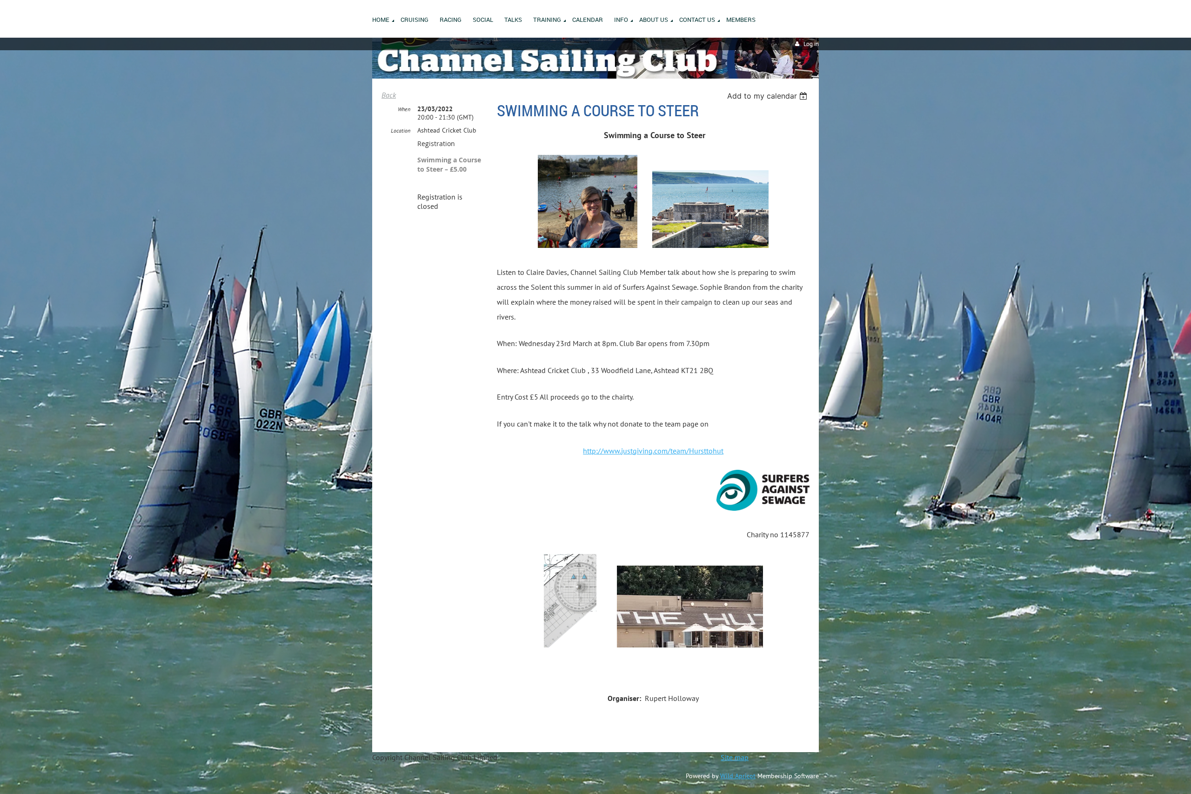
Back (388, 95)
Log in (811, 44)
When (404, 109)
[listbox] (768, 95)
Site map (735, 757)
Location (400, 130)
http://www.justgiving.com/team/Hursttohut (653, 450)
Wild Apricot (738, 776)
